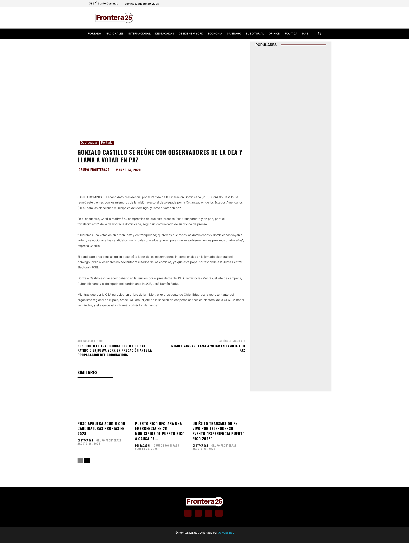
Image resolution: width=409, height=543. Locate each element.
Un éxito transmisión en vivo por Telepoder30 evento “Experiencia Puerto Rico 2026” (219, 431)
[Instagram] (309, 3)
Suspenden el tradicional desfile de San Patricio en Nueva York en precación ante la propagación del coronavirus (115, 350)
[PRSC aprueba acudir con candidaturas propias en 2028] (104, 401)
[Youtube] (320, 3)
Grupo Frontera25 (94, 169)
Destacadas (89, 143)
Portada (106, 143)
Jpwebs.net (226, 532)
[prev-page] (80, 460)
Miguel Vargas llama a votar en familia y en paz (208, 347)
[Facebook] (304, 3)
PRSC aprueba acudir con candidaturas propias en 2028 (101, 428)
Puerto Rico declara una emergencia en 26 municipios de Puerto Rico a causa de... (160, 431)
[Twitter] (315, 3)
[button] (319, 34)
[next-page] (87, 460)
